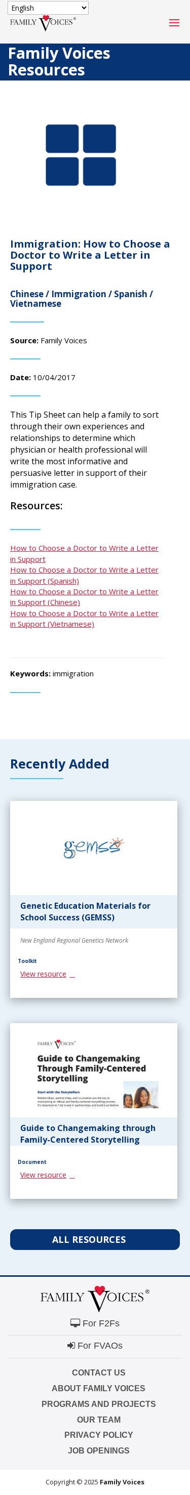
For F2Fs (100, 1323)
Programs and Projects (99, 1404)
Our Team (99, 1420)
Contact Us (99, 1372)
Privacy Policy (98, 1435)
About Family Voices (98, 1388)
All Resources (90, 1239)
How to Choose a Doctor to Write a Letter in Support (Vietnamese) (84, 618)
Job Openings (99, 1450)
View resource (43, 974)
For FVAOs (99, 1346)
